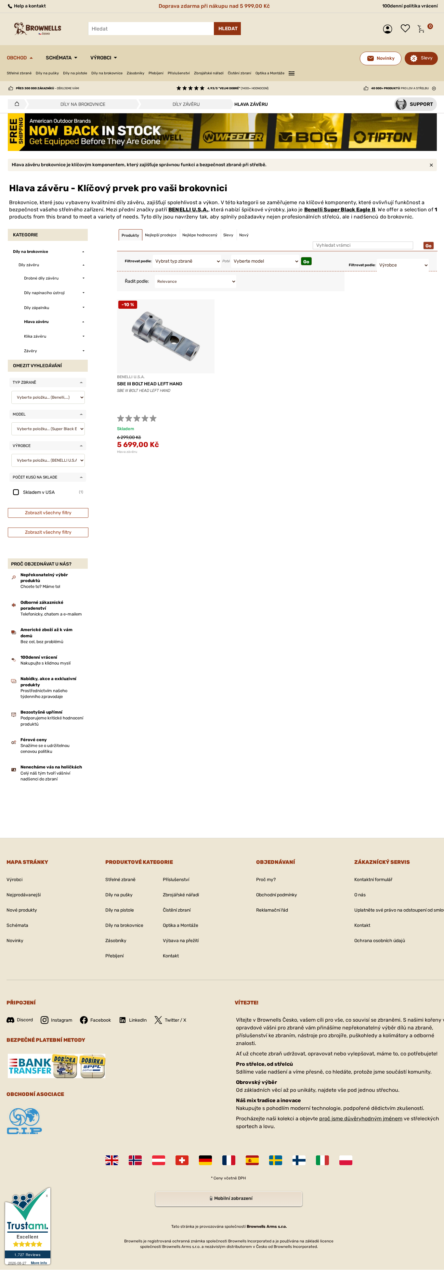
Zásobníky (135, 73)
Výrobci (100, 58)
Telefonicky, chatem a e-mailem (51, 614)
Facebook (100, 1020)
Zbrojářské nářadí (209, 73)
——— (291, 72)
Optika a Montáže (269, 73)
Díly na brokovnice (107, 73)
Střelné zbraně (19, 73)
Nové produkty (22, 910)
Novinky (15, 940)
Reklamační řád (272, 910)
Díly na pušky (47, 73)
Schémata (59, 58)
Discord (25, 1020)
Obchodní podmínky (276, 895)
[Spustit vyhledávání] (227, 28)
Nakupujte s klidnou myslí (45, 663)
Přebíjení (156, 73)
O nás (360, 895)
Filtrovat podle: (138, 261)
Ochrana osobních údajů (379, 940)
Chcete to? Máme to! (40, 586)
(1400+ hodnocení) (237, 88)
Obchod (17, 58)
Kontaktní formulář (373, 879)
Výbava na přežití (181, 940)
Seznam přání (407, 29)
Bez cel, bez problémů (41, 641)
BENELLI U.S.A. (188, 209)
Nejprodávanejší (24, 895)
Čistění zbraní (239, 73)
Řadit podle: (137, 281)
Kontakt (171, 956)
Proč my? (266, 879)
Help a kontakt (29, 6)
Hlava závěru (127, 452)
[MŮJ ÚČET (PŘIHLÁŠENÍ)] (389, 29)
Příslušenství (179, 73)
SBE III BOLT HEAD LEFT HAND (149, 384)
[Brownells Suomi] (299, 1160)
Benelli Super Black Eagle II (339, 209)
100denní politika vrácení (410, 6)
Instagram (61, 1020)
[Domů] (15, 104)
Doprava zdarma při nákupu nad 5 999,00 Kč (214, 6)
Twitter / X (175, 1020)
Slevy (427, 58)
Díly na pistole (75, 73)
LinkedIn (138, 1020)
